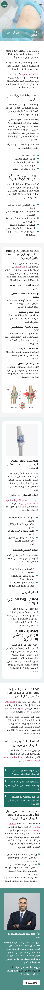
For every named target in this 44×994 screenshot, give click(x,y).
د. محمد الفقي (29, 74)
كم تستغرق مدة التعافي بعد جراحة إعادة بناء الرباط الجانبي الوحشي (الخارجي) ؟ (22, 785)
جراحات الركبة (22, 267)
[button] (41, 4)
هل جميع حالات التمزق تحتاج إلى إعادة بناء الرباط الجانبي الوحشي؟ (25, 772)
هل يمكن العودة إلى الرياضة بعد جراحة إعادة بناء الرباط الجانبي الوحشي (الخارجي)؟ (23, 800)
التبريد (20, 708)
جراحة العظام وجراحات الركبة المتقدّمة (22, 759)
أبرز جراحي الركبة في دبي (25, 969)
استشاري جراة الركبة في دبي (22, 502)
